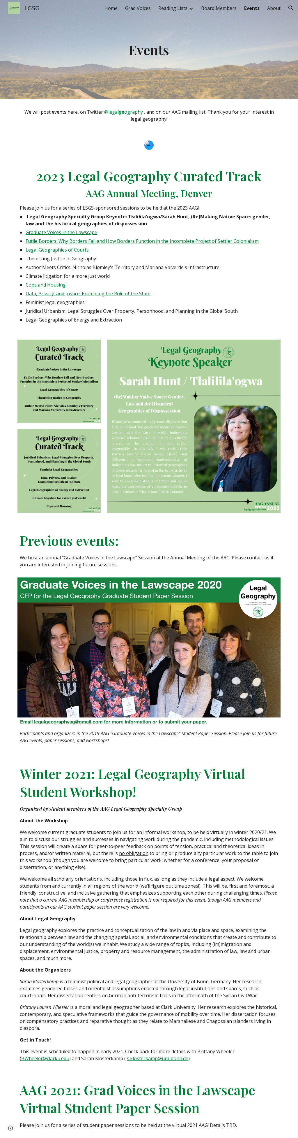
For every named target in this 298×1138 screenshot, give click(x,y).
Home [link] (111, 8)
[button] (291, 8)
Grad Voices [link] (138, 8)
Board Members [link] (219, 8)
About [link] (274, 8)
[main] (148, 49)
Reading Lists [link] (172, 8)
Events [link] (252, 8)
